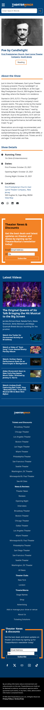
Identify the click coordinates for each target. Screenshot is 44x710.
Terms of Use (19, 699)
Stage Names (22, 594)
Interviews (22, 506)
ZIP (6, 254)
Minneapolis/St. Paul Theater (22, 476)
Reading (21, 62)
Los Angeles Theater (22, 437)
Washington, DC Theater (22, 471)
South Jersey (26, 57)
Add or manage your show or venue (22, 609)
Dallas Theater (22, 525)
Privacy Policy (8, 699)
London (22, 585)
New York (22, 580)
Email (8, 250)
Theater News (22, 491)
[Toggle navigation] (1, 5)
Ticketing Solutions (22, 619)
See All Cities (22, 481)
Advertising (22, 604)
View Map (9, 198)
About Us (22, 614)
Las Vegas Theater (22, 446)
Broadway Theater (22, 427)
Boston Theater (22, 441)
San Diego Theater (22, 550)
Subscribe (22, 258)
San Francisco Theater (22, 461)
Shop (22, 599)
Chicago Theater (22, 432)
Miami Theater (22, 451)
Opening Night (22, 501)
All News (22, 570)
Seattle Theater (22, 466)
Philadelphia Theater (22, 456)
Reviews (22, 496)
